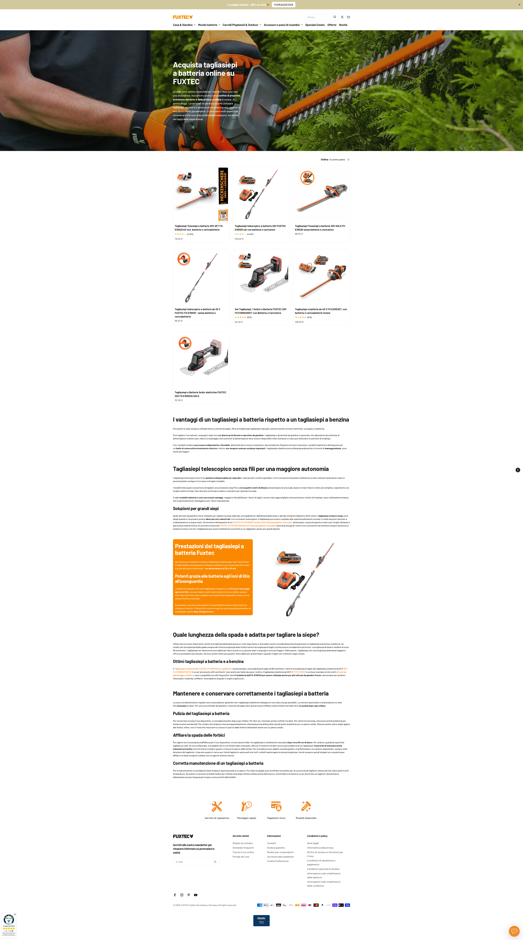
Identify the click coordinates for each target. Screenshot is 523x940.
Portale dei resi (241, 856)
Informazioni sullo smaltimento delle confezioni (324, 883)
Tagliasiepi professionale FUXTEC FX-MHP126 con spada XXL (203, 668)
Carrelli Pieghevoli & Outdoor (240, 24)
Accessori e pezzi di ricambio (282, 24)
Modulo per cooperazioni (280, 852)
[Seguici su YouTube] (195, 895)
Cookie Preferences (278, 860)
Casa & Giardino (183, 24)
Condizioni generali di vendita (323, 868)
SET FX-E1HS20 (298, 672)
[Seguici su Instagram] (182, 895)
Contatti (271, 843)
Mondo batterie (207, 24)
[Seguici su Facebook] (175, 895)
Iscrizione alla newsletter (280, 856)
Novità (343, 24)
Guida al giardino (276, 847)
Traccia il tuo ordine (243, 852)
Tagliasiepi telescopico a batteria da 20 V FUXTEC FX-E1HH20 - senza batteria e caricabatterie (197, 313)
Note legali (313, 843)
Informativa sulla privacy (320, 847)
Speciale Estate (315, 24)
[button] (518, 470)
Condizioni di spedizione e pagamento (321, 862)
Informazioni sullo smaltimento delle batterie (324, 875)
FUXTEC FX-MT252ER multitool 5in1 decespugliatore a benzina (263, 522)
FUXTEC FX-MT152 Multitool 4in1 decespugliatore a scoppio (248, 525)
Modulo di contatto (243, 843)
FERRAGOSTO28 (283, 4)
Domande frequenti (243, 847)
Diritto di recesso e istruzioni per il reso (325, 854)
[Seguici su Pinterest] (189, 895)
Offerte (331, 24)
